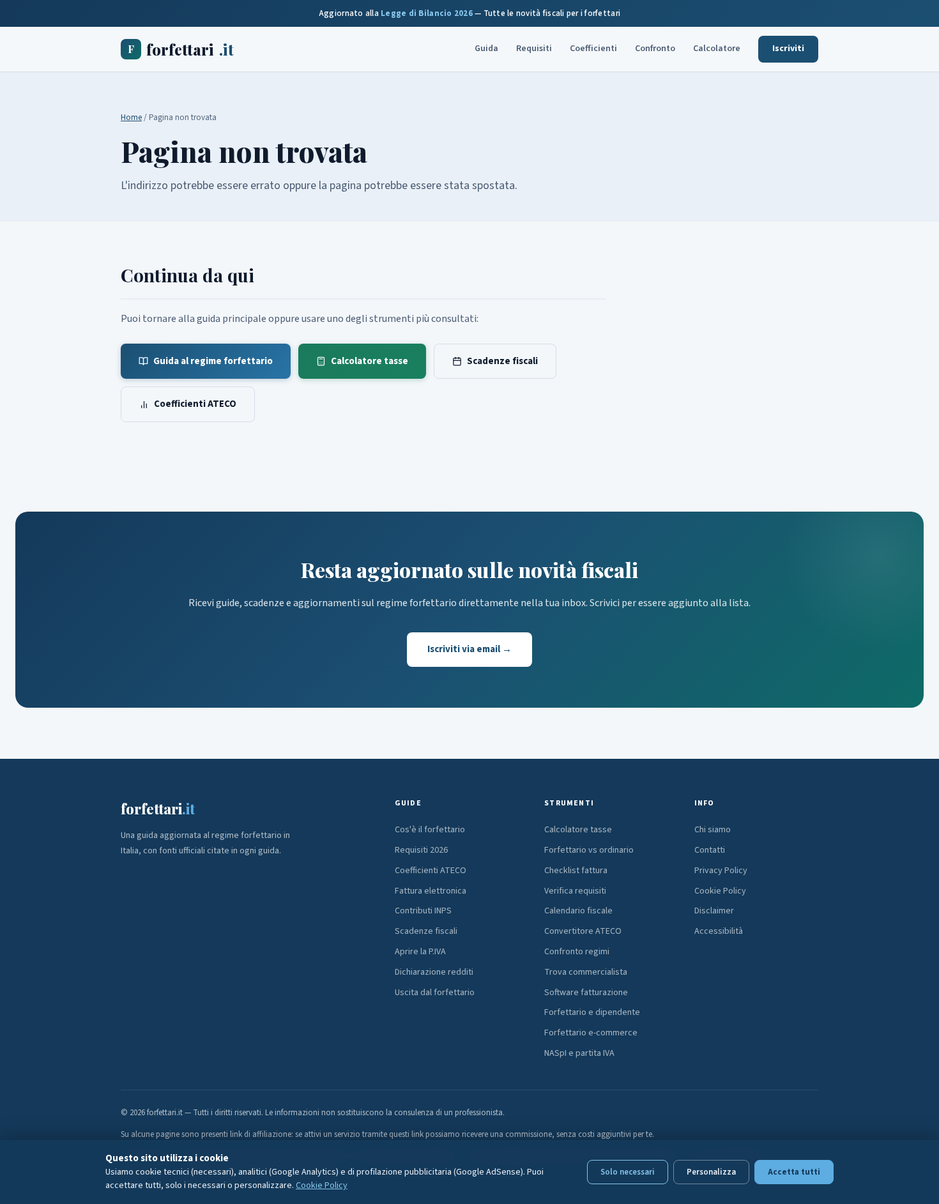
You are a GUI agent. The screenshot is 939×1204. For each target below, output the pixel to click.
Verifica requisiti (575, 891)
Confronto (655, 48)
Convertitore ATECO (583, 931)
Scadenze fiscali (502, 361)
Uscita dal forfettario (435, 992)
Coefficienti (593, 48)
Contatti (709, 850)
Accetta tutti (794, 1172)
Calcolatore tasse (369, 361)
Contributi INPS (423, 910)
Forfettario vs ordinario (589, 850)
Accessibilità (718, 931)
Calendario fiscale (578, 910)
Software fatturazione (586, 992)
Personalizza (711, 1172)
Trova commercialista (585, 972)
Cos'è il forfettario (430, 829)
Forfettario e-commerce (590, 1032)
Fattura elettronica (430, 891)
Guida (486, 48)
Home (131, 117)
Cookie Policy (720, 891)
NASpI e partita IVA (579, 1053)
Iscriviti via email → (469, 649)
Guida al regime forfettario (213, 361)
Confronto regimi (576, 951)
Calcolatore (716, 48)
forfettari (181, 49)
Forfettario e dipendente (592, 1012)
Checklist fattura (575, 870)
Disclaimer (714, 910)
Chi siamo (712, 829)
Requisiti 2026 (421, 850)
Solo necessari (627, 1172)
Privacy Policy (720, 870)
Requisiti (534, 48)
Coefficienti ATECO (195, 404)
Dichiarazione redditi (434, 972)
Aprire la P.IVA (420, 951)
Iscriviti (788, 48)
